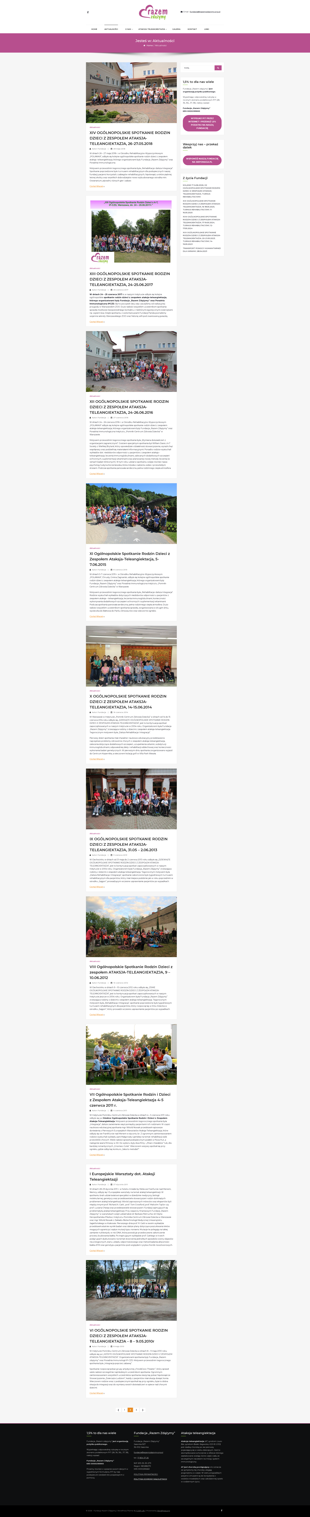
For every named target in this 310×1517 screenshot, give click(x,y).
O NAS (128, 29)
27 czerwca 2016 (120, 418)
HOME (94, 29)
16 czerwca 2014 (120, 712)
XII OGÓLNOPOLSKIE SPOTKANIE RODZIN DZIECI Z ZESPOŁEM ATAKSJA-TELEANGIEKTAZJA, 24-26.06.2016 (129, 407)
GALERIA (176, 29)
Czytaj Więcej (96, 186)
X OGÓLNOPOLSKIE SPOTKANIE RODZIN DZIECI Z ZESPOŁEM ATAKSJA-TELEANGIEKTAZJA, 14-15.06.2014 (128, 701)
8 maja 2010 (118, 1346)
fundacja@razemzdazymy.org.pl (205, 12)
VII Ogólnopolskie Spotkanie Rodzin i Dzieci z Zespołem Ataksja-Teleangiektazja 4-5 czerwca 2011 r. (130, 1100)
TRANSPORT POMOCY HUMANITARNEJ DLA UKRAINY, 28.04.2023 (202, 249)
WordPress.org (163, 1511)
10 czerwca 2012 (120, 983)
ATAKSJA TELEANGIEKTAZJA (151, 29)
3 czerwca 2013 (120, 855)
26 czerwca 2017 (120, 290)
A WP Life (140, 1511)
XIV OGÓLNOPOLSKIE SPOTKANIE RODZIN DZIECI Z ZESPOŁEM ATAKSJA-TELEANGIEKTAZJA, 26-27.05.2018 (130, 138)
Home (150, 45)
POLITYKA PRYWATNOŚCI (146, 1474)
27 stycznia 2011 (120, 1184)
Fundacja (102, 149)
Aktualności (95, 127)
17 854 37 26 (143, 1458)
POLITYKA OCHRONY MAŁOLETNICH (150, 1479)
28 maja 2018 (119, 149)
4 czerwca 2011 (120, 1110)
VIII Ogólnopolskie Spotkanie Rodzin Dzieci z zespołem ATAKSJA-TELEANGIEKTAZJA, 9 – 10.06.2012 (131, 972)
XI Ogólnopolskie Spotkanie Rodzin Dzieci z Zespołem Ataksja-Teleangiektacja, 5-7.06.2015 (130, 559)
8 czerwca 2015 (120, 570)
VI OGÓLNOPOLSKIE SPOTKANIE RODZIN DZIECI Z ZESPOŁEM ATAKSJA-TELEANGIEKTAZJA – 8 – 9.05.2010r (129, 1336)
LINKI (206, 29)
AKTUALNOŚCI (111, 29)
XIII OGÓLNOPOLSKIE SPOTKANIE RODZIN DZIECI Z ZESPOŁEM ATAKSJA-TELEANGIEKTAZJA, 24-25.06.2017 (130, 279)
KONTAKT (192, 29)
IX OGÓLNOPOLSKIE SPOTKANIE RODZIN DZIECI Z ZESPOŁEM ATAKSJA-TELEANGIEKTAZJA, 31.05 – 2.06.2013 (129, 844)
